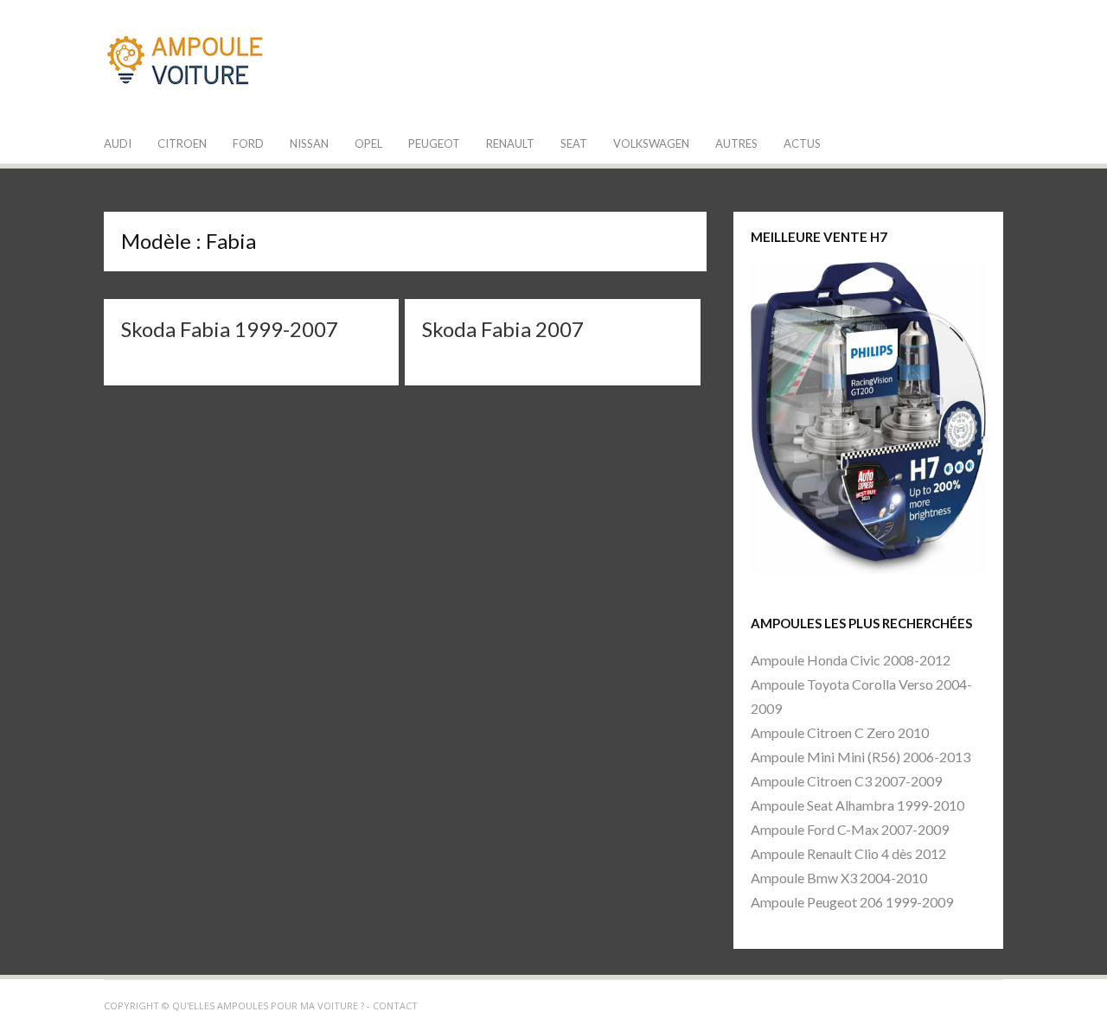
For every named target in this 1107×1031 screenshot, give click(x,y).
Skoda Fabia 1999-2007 (229, 328)
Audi (117, 143)
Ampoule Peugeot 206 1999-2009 (852, 902)
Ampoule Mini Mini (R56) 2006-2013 (860, 756)
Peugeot (434, 143)
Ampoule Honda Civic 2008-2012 (850, 660)
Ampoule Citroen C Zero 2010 (840, 732)
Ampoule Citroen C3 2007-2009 (846, 781)
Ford (248, 143)
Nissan (309, 143)
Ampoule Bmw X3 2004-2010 (839, 877)
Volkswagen (651, 143)
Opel (368, 143)
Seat (573, 143)
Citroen (182, 143)
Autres (736, 143)
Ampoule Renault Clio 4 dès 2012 (848, 853)
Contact (395, 1005)
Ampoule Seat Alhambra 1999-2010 (857, 805)
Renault (510, 143)
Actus (802, 143)
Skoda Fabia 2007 (503, 328)
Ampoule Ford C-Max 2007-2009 (850, 829)
